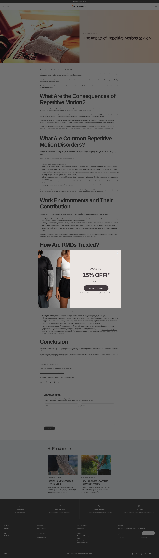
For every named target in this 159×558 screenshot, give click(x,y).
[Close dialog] (118, 252)
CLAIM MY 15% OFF (96, 288)
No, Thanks (96, 282)
